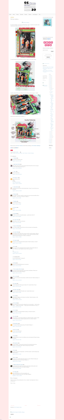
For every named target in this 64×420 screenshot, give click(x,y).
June (50, 132)
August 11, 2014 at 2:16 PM (17, 197)
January (51, 137)
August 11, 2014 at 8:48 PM (17, 228)
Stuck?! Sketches (25, 153)
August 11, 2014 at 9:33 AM (17, 160)
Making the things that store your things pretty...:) (51, 125)
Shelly (15, 262)
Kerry (15, 357)
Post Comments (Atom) (18, 407)
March (51, 135)
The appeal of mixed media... (51, 107)
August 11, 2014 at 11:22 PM (17, 236)
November (51, 89)
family (17, 153)
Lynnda (15, 283)
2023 (50, 78)
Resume (26, 14)
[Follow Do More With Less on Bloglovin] (47, 39)
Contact (17, 14)
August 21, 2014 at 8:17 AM (17, 339)
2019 (50, 82)
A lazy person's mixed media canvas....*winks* (52, 100)
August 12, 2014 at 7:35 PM (17, 292)
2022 (50, 79)
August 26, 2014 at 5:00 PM (17, 361)
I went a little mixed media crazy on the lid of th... (52, 121)
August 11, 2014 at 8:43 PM (17, 222)
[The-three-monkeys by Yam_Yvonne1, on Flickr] (25, 22)
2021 (50, 80)
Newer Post (12, 405)
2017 (50, 84)
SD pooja (15, 207)
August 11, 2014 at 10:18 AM (17, 174)
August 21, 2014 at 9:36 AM (17, 346)
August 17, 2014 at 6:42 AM (17, 326)
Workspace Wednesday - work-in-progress (47, 70)
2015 (50, 86)
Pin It (1, 419)
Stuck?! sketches (20, 145)
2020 (50, 81)
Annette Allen (16, 219)
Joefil (15, 335)
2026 (50, 75)
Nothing (15, 371)
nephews (21, 153)
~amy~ (15, 171)
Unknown (15, 240)
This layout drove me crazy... (51, 116)
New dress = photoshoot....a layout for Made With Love (51, 104)
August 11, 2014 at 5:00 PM (17, 216)
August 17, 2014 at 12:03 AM (17, 320)
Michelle (15, 158)
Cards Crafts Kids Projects (16, 182)
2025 (50, 76)
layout (19, 153)
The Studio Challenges (36, 145)
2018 (50, 83)
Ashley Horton (16, 186)
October (51, 91)
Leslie (15, 295)
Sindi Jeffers (16, 323)
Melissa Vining (16, 289)
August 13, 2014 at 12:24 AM (17, 299)
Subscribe (21, 14)
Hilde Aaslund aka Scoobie (18, 364)
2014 (50, 87)
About (14, 14)
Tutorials (30, 14)
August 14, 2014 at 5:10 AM (17, 312)
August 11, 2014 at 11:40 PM (17, 243)
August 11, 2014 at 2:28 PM (17, 210)
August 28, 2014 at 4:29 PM (17, 368)
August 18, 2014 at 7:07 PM (17, 332)
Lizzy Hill (15, 213)
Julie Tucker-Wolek (17, 164)
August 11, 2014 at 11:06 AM (17, 183)
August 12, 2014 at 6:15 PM (17, 286)
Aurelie (15, 316)
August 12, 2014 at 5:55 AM (17, 259)
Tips (39, 14)
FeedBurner (49, 58)
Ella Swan (15, 329)
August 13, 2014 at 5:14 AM (17, 306)
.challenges (14, 153)
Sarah (15, 310)
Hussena (15, 194)
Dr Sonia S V (16, 177)
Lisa (14, 246)
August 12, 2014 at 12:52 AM (17, 253)
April (50, 134)
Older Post (38, 405)
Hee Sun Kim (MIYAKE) (18, 269)
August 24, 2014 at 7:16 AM (17, 354)
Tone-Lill (15, 302)
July (50, 131)
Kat (14, 350)
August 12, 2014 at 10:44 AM (17, 272)
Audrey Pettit (16, 232)
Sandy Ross (16, 343)
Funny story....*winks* (52, 112)
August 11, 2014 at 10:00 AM (17, 168)
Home (10, 14)
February (51, 136)
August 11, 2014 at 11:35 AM (17, 190)
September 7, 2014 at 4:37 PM (17, 375)
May (50, 133)
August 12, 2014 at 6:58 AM (17, 265)
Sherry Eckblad (16, 225)
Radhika (15, 201)
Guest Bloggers (35, 14)
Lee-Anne (15, 276)
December (51, 88)
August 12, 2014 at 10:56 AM (17, 280)
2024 (50, 77)
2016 (50, 85)
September (51, 92)
